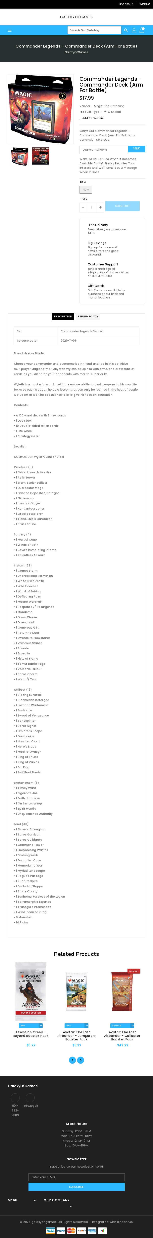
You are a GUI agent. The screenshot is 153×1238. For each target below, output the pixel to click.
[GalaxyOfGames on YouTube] (22, 4)
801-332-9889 (15, 1110)
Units (83, 199)
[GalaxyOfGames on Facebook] (6, 4)
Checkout (126, 4)
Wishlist (144, 4)
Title (82, 182)
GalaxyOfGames (76, 17)
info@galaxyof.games (30, 1105)
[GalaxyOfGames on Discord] (29, 4)
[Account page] (134, 30)
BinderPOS (125, 1222)
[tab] (63, 316)
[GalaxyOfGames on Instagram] (14, 4)
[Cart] (142, 30)
